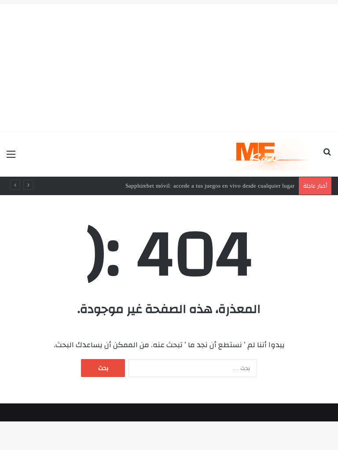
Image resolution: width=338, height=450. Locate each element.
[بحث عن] (327, 157)
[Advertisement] (169, 65)
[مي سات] (269, 154)
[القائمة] (11, 157)
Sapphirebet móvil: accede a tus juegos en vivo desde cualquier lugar (209, 185)
